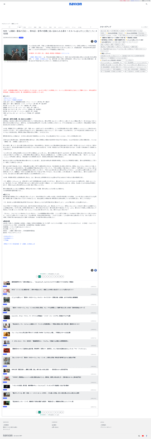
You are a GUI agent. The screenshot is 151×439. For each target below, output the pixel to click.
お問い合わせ (55, 427)
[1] (37, 276)
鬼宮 (102, 44)
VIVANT (122, 30)
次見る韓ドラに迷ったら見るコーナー (110, 55)
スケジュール (65, 53)
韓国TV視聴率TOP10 (120, 40)
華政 (112, 44)
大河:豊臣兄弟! (114, 30)
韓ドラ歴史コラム (124, 35)
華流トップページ (106, 53)
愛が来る (103, 46)
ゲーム (73, 27)
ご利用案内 (6, 425)
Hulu (116, 35)
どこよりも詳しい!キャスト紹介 (135, 40)
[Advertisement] (75, 14)
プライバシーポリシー (105, 427)
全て (20, 27)
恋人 (123, 44)
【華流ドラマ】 (7, 244)
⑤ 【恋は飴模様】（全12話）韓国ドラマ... (111, 67)
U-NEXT (103, 35)
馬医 (124, 42)
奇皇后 (107, 44)
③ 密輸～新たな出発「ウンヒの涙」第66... (111, 64)
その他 (79, 27)
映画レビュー (104, 58)
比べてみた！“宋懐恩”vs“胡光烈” (13, 100)
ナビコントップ (6, 23)
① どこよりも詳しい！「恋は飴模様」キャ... (112, 62)
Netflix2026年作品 (112, 33)
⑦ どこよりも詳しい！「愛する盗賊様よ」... (112, 69)
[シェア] (95, 41)
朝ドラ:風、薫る (105, 30)
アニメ (45, 27)
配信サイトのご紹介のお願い (10, 427)
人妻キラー (119, 46)
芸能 (40, 27)
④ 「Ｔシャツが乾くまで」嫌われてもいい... (135, 64)
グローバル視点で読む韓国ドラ (138, 35)
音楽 (50, 27)
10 (60, 276)
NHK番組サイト (9, 238)
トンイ (135, 42)
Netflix (103, 33)
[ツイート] (92, 41)
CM (55, 27)
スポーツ (67, 27)
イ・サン (129, 42)
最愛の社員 (134, 46)
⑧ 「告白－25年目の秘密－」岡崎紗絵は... (136, 69)
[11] (63, 276)
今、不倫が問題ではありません (108, 49)
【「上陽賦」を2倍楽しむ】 (40, 59)
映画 (35, 27)
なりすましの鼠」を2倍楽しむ (126, 49)
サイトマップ (6, 429)
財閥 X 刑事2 (111, 46)
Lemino (109, 35)
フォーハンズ (104, 51)
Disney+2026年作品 (132, 33)
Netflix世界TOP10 (106, 42)
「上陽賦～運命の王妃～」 (36, 57)
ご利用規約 (103, 425)
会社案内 (54, 425)
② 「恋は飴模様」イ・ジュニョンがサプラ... (136, 62)
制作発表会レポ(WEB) (107, 40)
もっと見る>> (127, 60)
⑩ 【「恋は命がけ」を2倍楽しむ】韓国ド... (136, 71)
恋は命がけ (126, 46)
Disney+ (121, 33)
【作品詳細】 (16, 244)
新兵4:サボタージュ (140, 49)
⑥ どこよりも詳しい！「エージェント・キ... (135, 67)
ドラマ (30, 27)
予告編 (6, 240)
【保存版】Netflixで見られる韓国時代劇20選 (133, 55)
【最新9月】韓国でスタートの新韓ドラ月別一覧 (113, 37)
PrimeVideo (141, 33)
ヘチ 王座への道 (116, 42)
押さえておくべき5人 (10, 98)
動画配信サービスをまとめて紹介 (118, 58)
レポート (60, 27)
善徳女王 (117, 44)
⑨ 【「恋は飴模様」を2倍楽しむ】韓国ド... (112, 71)
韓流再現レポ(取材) (132, 37)
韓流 (25, 27)
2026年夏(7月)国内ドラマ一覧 (134, 30)
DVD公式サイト (9, 236)
